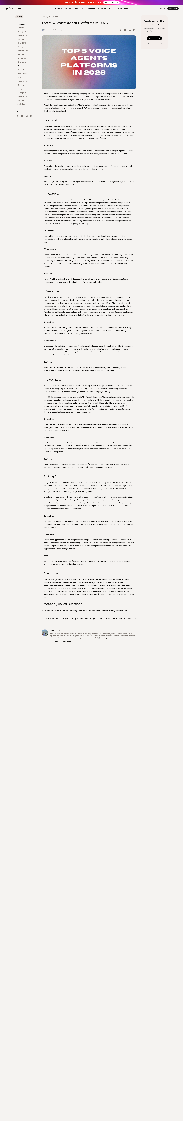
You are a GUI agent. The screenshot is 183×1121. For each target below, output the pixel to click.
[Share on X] (17, 116)
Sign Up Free (172, 8)
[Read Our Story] (91, 2)
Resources (79, 8)
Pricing (111, 8)
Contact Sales (122, 8)
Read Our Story (110, 2)
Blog (20, 17)
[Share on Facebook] (22, 116)
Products (58, 8)
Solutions (68, 8)
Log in (162, 8)
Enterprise (102, 8)
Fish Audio (16, 8)
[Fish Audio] (7, 8)
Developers (90, 8)
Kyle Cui (54, 631)
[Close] (179, 2)
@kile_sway (102, 638)
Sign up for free (154, 38)
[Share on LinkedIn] (27, 116)
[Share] (31, 116)
